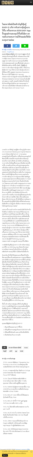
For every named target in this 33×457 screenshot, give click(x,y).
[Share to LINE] (24, 46)
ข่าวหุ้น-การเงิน (7, 49)
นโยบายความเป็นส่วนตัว (7, 453)
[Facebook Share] (7, 46)
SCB (3, 70)
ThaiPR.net (10, 52)
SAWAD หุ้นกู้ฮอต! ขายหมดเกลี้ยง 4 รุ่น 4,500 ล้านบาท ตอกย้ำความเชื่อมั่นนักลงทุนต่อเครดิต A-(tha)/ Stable (16, 389)
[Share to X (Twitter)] (16, 46)
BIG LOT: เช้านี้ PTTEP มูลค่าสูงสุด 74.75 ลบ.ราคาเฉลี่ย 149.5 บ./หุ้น (15, 402)
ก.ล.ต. (3, 61)
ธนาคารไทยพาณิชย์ (7, 54)
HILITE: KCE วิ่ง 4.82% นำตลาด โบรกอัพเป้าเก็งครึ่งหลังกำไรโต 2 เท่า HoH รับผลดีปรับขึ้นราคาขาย (16, 415)
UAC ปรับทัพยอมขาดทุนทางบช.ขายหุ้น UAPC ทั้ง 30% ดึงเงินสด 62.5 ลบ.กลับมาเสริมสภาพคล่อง (16, 431)
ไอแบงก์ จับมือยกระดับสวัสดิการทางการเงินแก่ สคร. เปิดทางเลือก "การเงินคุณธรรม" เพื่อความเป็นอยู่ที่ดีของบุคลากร (15, 381)
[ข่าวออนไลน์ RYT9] (7, 2)
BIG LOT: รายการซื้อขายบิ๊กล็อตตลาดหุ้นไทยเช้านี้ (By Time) (16, 396)
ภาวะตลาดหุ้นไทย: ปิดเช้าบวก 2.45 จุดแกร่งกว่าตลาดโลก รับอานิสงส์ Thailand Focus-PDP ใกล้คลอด (16, 373)
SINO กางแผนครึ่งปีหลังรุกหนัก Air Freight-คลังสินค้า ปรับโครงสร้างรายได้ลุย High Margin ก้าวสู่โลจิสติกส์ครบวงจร (15, 423)
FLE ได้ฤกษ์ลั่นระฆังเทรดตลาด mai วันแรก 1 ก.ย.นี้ (16, 408)
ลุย (24, 54)
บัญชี (22, 65)
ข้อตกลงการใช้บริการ (21, 453)
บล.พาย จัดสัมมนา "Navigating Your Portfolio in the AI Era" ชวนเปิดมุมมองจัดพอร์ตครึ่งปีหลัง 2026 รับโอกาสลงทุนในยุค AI (16, 364)
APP (10, 351)
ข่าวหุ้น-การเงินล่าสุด (8, 358)
